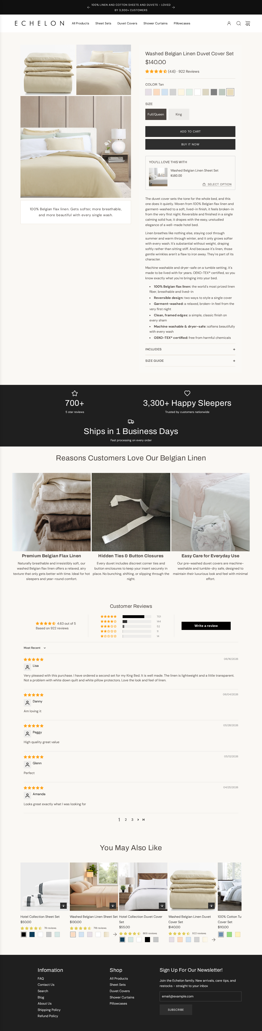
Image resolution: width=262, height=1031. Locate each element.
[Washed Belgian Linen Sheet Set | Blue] (81, 934)
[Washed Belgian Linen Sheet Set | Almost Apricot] (73, 934)
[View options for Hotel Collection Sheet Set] (63, 906)
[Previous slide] (88, 7)
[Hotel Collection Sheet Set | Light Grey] (48, 934)
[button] (156, 71)
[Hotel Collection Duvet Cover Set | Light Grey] (155, 939)
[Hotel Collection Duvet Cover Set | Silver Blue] (130, 939)
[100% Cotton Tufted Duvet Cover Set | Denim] (221, 934)
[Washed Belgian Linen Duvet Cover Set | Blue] (188, 939)
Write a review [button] (206, 626)
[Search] (238, 23)
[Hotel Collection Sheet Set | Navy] (32, 934)
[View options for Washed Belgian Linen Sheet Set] (113, 906)
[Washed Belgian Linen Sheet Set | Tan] (106, 934)
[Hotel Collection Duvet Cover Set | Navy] (122, 939)
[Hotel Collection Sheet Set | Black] (23, 934)
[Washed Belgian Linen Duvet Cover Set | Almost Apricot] (180, 939)
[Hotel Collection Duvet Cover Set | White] (139, 939)
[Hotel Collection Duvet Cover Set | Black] (147, 939)
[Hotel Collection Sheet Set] (44, 887)
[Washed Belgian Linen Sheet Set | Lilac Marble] (89, 934)
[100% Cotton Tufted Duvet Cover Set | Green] (229, 934)
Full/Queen (156, 114)
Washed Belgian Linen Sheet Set (94, 917)
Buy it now (190, 144)
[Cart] (247, 23)
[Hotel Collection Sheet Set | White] (40, 934)
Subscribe (176, 1010)
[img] (33, 659)
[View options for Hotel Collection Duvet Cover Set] (162, 906)
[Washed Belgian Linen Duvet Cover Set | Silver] (196, 939)
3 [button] (132, 819)
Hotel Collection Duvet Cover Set (140, 919)
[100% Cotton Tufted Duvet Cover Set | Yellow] (237, 934)
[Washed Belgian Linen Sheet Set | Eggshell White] (98, 934)
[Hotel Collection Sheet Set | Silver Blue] (57, 934)
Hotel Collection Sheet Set (40, 917)
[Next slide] (173, 7)
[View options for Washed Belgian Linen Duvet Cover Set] (211, 906)
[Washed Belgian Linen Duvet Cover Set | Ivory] (205, 939)
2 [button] (126, 819)
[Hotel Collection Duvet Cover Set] (143, 887)
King (179, 114)
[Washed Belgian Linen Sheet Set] (94, 887)
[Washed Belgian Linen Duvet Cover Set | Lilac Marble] (171, 939)
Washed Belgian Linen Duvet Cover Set (189, 919)
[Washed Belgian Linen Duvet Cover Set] (192, 887)
